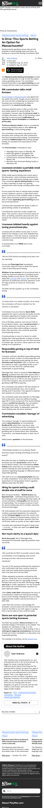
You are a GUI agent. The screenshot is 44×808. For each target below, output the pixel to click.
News (33, 35)
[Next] (39, 712)
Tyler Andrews (12, 58)
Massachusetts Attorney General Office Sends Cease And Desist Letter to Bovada (15, 741)
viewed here (32, 639)
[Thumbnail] (15, 723)
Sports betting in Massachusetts (14, 97)
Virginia (23, 279)
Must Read (18, 695)
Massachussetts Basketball (12, 697)
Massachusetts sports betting (15, 35)
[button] (40, 3)
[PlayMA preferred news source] (15, 70)
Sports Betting (8, 695)
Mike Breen (6, 755)
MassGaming (25, 796)
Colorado (13, 279)
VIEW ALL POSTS (19, 703)
